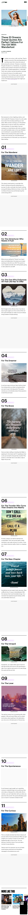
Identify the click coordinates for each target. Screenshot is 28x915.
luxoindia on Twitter (14, 661)
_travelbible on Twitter (14, 535)
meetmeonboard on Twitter (14, 256)
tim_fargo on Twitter (14, 180)
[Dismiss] (26, 902)
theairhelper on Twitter (14, 711)
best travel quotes (12, 78)
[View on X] (14, 777)
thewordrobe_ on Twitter (14, 382)
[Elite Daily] (4, 2)
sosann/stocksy (27, 18)
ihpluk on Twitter (14, 449)
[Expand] (21, 902)
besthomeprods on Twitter (14, 587)
